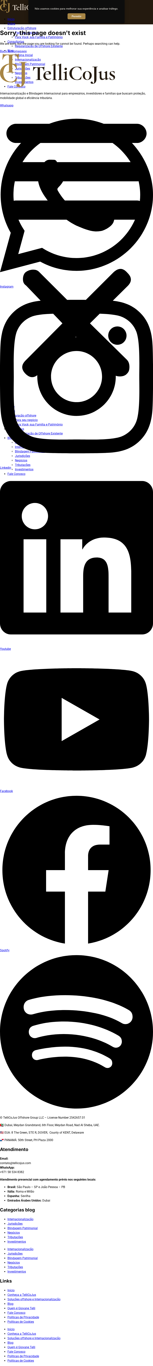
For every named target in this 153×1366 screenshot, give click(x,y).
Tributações (15, 1237)
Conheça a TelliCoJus (21, 1295)
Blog (10, 1304)
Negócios (13, 1232)
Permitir (76, 16)
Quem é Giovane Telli (21, 1308)
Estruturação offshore (21, 28)
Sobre (11, 23)
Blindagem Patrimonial (22, 1228)
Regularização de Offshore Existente (39, 46)
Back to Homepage (13, 51)
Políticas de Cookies (20, 1322)
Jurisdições (15, 1223)
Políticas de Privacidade (23, 1317)
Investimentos (24, 469)
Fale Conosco (16, 1313)
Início (11, 19)
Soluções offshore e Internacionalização (33, 1299)
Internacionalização (20, 1219)
